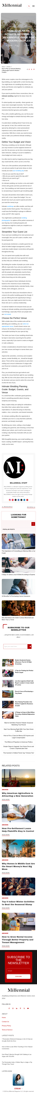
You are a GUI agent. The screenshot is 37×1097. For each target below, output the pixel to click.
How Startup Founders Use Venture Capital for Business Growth (24, 703)
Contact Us (5, 1021)
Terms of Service (7, 1030)
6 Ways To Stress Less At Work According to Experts (18, 574)
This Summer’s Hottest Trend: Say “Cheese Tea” (18, 753)
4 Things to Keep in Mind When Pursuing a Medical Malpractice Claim (25, 714)
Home (3, 66)
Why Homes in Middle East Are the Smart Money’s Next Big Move (18, 866)
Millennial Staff (18, 483)
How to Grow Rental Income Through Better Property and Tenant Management (17, 940)
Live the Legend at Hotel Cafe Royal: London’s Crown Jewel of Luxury (24, 683)
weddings (10, 206)
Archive (27, 45)
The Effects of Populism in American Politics (19, 742)
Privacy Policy (6, 1025)
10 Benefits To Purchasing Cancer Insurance (16, 596)
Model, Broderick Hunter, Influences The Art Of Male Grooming (23, 662)
